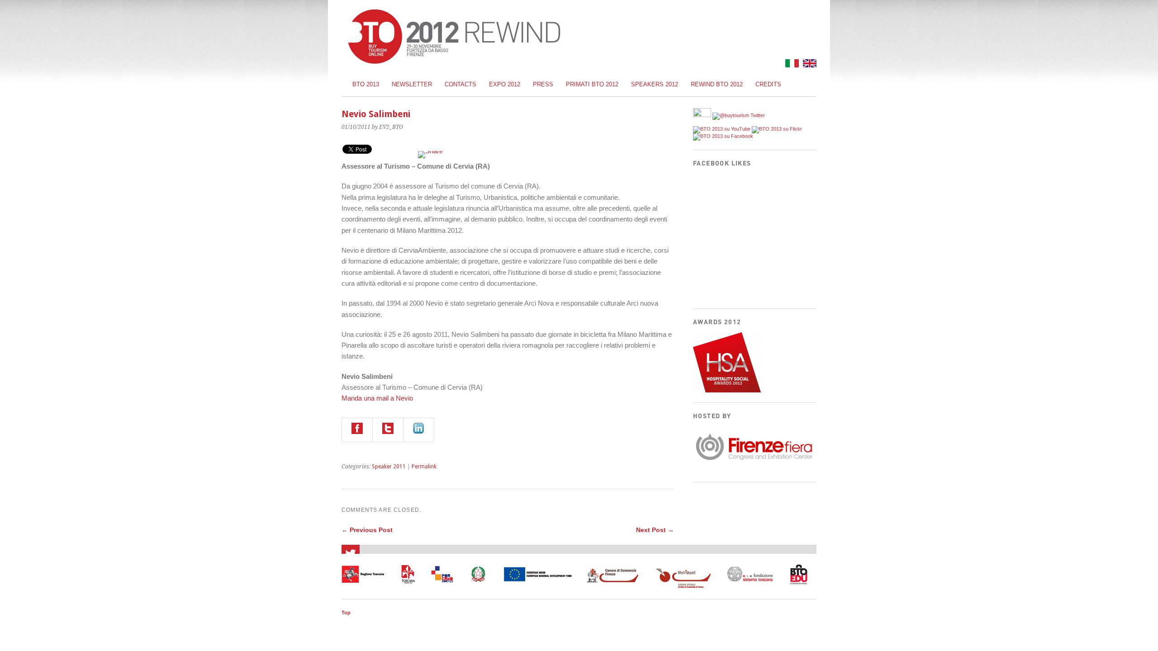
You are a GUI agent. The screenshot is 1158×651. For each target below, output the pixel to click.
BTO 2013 (365, 84)
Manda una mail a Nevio (377, 398)
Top (346, 612)
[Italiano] (791, 65)
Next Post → (655, 529)
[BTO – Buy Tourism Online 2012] (454, 61)
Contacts (460, 84)
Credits (768, 84)
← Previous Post (367, 529)
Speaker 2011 (389, 466)
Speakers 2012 (654, 84)
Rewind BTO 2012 (717, 84)
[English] (808, 65)
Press (543, 84)
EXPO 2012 (504, 84)
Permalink (424, 466)
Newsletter (412, 84)
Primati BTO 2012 (592, 84)
